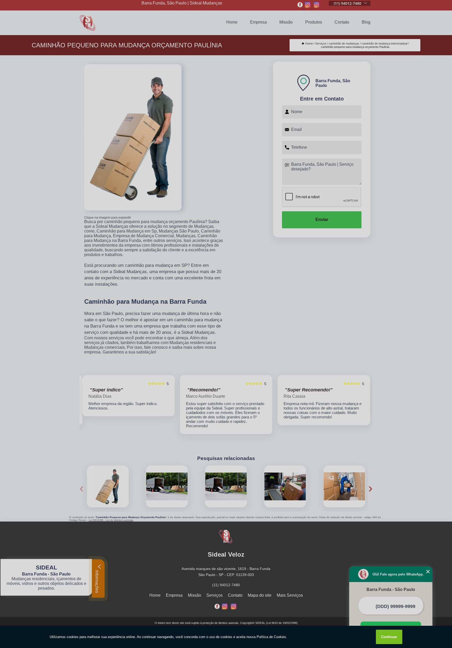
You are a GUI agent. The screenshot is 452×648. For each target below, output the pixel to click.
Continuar (389, 637)
